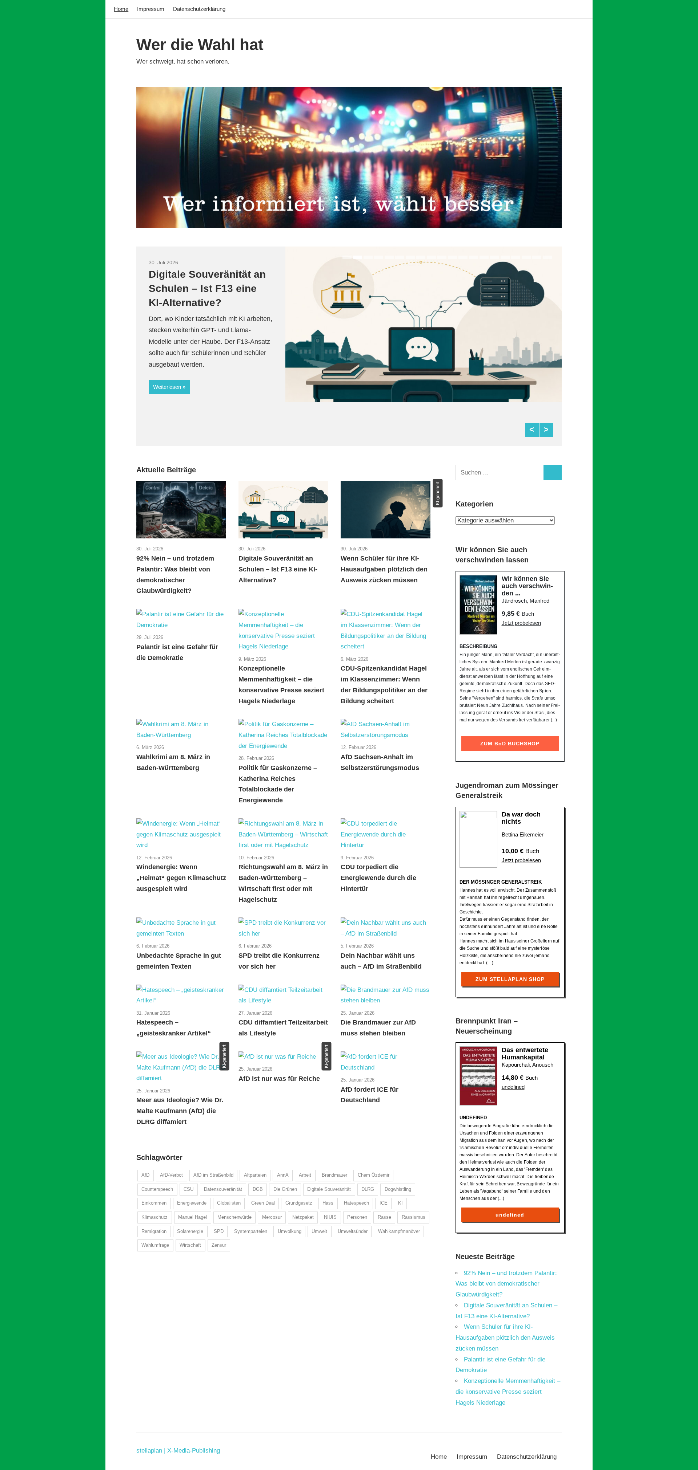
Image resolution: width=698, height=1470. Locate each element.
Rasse (384, 1217)
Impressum (150, 9)
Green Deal (263, 1203)
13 (473, 257)
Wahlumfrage (155, 1245)
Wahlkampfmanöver (399, 1231)
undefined (513, 1087)
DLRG (367, 1189)
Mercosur (272, 1217)
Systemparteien (250, 1231)
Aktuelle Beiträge (166, 470)
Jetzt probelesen (521, 623)
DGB (258, 1189)
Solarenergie (190, 1231)
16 (505, 257)
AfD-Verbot (171, 1175)
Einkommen (154, 1203)
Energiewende (191, 1203)
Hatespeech (356, 1203)
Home (121, 9)
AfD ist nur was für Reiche (279, 1078)
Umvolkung (289, 1231)
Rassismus (413, 1217)
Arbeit (305, 1175)
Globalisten (229, 1203)
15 (494, 257)
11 (452, 257)
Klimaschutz (154, 1217)
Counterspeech (157, 1189)
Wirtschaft (190, 1245)
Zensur (219, 1245)
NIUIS (330, 1217)
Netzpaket (303, 1217)
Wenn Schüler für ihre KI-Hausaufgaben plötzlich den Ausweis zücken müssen (384, 569)
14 (484, 257)
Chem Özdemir (373, 1175)
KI (400, 1203)
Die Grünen (285, 1189)
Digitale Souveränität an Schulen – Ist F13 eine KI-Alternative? (207, 288)
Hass (327, 1203)
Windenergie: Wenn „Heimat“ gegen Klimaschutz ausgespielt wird (181, 877)
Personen (357, 1217)
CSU (188, 1189)
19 (536, 257)
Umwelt (319, 1231)
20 (547, 257)
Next (546, 430)
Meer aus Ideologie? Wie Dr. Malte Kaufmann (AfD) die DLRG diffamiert (179, 1110)
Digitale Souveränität (329, 1189)
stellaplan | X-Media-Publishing (178, 1450)
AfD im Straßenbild (213, 1175)
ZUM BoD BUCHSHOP (509, 743)
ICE (384, 1203)
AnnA (283, 1175)
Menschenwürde (234, 1217)
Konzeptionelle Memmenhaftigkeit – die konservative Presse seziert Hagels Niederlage (508, 1391)
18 (526, 257)
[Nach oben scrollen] (685, 1457)
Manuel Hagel (192, 1217)
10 (441, 257)
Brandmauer (334, 1175)
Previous (532, 430)
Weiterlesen (167, 387)
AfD (145, 1175)
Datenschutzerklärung (199, 9)
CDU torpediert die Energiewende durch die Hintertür (378, 877)
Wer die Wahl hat (200, 44)
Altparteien (255, 1175)
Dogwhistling (398, 1189)
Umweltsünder (353, 1231)
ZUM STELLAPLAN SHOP (510, 979)
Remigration (154, 1231)
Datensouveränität (223, 1189)
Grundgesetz (298, 1203)
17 (515, 257)
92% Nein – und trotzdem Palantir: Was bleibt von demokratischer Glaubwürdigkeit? (506, 1284)
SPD (219, 1231)
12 (463, 257)
